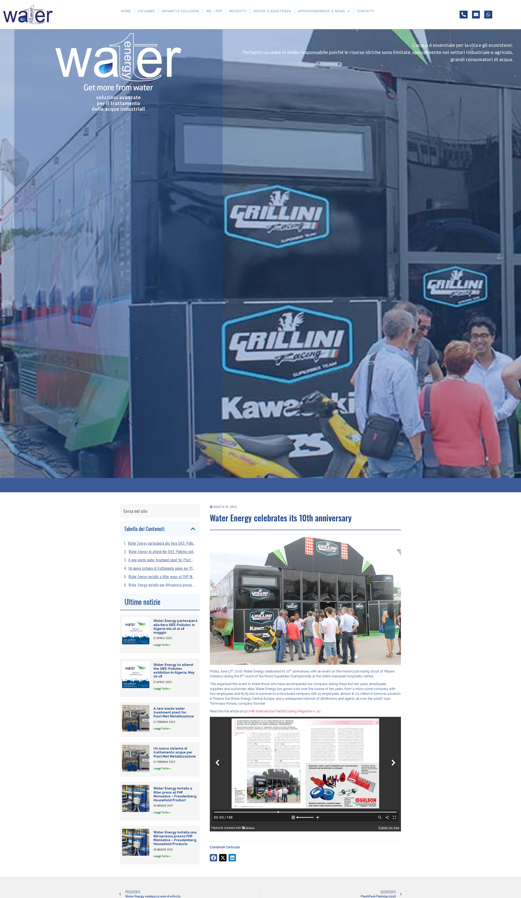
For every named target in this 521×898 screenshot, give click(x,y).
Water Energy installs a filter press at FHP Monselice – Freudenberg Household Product (162, 576)
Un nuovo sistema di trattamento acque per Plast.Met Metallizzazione (162, 568)
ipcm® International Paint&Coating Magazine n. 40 (282, 711)
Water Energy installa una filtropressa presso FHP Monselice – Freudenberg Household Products (162, 585)
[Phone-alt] (464, 15)
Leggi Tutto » (162, 645)
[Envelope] (476, 15)
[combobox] (160, 511)
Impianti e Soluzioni (180, 11)
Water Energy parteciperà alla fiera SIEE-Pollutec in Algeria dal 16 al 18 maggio (162, 543)
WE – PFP (214, 11)
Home (126, 11)
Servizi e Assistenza (272, 11)
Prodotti (238, 11)
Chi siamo (146, 11)
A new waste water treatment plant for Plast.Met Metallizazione (162, 559)
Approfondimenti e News (321, 11)
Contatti (365, 11)
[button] (193, 528)
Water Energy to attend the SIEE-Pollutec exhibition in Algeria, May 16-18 (162, 551)
